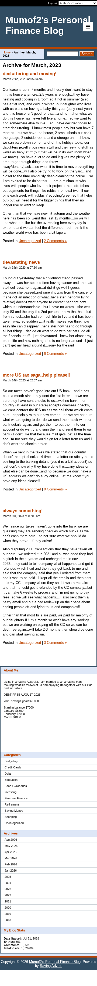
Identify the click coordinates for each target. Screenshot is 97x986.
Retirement (12, 804)
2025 (8, 876)
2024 (8, 882)
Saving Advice (51, 966)
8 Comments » (55, 489)
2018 (8, 920)
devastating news (21, 262)
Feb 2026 (11, 864)
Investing (10, 792)
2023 (8, 889)
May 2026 (11, 845)
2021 (8, 901)
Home (7, 52)
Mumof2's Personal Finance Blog (55, 962)
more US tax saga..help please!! (37, 375)
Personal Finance (16, 798)
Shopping (11, 816)
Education (11, 779)
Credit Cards (13, 767)
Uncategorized (14, 823)
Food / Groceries (16, 786)
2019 (8, 913)
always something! (23, 510)
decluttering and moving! (30, 73)
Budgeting (11, 761)
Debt (8, 773)
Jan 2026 (11, 870)
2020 (8, 907)
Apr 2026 (10, 852)
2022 (8, 895)
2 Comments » (55, 241)
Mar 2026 (11, 858)
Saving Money (14, 810)
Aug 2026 (11, 839)
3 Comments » (55, 643)
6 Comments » (55, 354)
